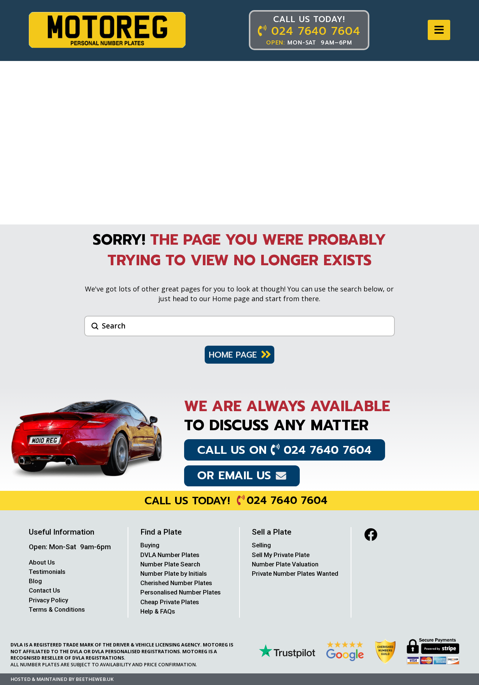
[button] (439, 30)
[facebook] (370, 534)
